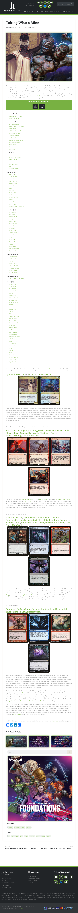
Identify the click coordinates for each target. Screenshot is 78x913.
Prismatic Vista (13, 332)
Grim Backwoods (25, 701)
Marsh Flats (12, 325)
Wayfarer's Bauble (14, 232)
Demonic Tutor (13, 183)
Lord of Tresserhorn (14, 124)
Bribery (11, 199)
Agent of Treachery (14, 701)
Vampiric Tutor (13, 159)
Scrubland (11, 304)
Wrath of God (13, 176)
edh (21, 836)
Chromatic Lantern (14, 235)
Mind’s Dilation (13, 611)
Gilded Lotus (12, 230)
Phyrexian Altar (13, 251)
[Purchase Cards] (42, 109)
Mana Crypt (12, 239)
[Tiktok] (49, 6)
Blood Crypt (12, 293)
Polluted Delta (13, 327)
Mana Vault (12, 242)
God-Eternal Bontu (14, 142)
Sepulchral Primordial (15, 138)
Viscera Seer (12, 149)
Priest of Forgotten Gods (16, 140)
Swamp (11, 350)
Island (10, 348)
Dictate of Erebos (14, 268)
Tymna (43, 836)
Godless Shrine (13, 291)
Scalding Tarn (12, 320)
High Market (12, 362)
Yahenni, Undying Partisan (16, 126)
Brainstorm (55, 721)
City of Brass (12, 359)
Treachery (11, 261)
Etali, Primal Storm (14, 147)
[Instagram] (43, 2)
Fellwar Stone (12, 226)
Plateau (11, 314)
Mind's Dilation (13, 263)
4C (9, 836)
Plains (10, 352)
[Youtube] (51, 2)
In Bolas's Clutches (14, 266)
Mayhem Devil (36, 701)
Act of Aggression (14, 168)
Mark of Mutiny (13, 197)
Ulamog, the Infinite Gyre (26, 595)
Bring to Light (17, 714)
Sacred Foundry (13, 302)
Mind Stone (12, 228)
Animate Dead (13, 272)
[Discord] (47, 2)
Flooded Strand (13, 318)
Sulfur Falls (12, 339)
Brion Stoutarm (13, 128)
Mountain (11, 355)
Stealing (32, 836)
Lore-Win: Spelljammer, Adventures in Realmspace (60, 741)
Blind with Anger (13, 164)
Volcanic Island (13, 309)
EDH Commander (19, 827)
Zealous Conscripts (14, 133)
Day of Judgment (13, 181)
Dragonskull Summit (14, 336)
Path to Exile (12, 162)
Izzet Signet (12, 219)
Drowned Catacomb (14, 346)
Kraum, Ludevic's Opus (15, 116)
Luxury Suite (12, 286)
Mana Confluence (14, 357)
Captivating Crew (14, 135)
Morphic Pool (12, 284)
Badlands (11, 307)
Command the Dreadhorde (16, 206)
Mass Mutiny (12, 192)
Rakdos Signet (13, 221)
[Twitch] (41, 6)
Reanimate (12, 174)
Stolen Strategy (13, 270)
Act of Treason (40, 96)
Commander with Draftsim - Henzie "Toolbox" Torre (37, 741)
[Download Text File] (36, 109)
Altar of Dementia (14, 248)
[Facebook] (39, 2)
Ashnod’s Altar (13, 522)
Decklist (10, 827)
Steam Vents (12, 295)
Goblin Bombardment (15, 259)
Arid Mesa (11, 330)
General (28, 827)
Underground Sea (14, 316)
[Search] (69, 752)
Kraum (26, 836)
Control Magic (13, 256)
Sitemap (20, 908)
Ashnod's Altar (13, 246)
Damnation (12, 179)
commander (14, 836)
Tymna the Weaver (14, 118)
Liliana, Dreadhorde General (17, 278)
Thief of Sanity (13, 144)
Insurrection (12, 186)
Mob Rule (11, 190)
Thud (10, 188)
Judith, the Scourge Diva (16, 131)
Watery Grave (13, 300)
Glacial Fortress (13, 341)
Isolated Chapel (13, 334)
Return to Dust (13, 155)
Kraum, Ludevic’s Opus (40, 374)
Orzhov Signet (13, 223)
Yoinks (48, 836)
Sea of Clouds (12, 288)
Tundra (11, 311)
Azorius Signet (13, 216)
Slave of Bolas (12, 202)
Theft (37, 836)
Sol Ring (11, 237)
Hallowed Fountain (14, 298)
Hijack (10, 195)
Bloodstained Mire (14, 323)
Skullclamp (11, 244)
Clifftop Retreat (13, 343)
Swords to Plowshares (15, 157)
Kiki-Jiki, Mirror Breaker (63, 499)
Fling (10, 166)
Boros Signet (12, 212)
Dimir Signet (12, 214)
